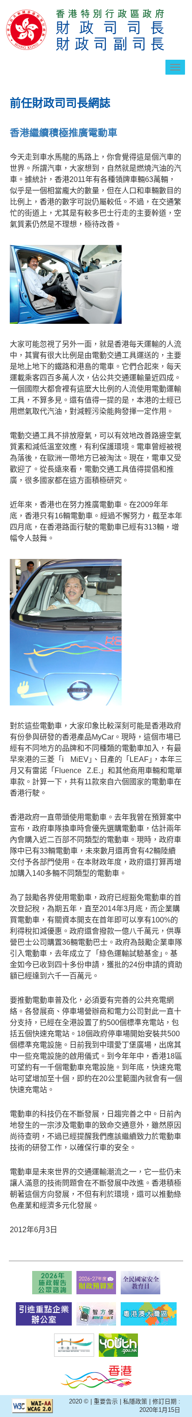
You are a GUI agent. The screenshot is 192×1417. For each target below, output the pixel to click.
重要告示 (106, 1401)
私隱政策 (135, 1401)
